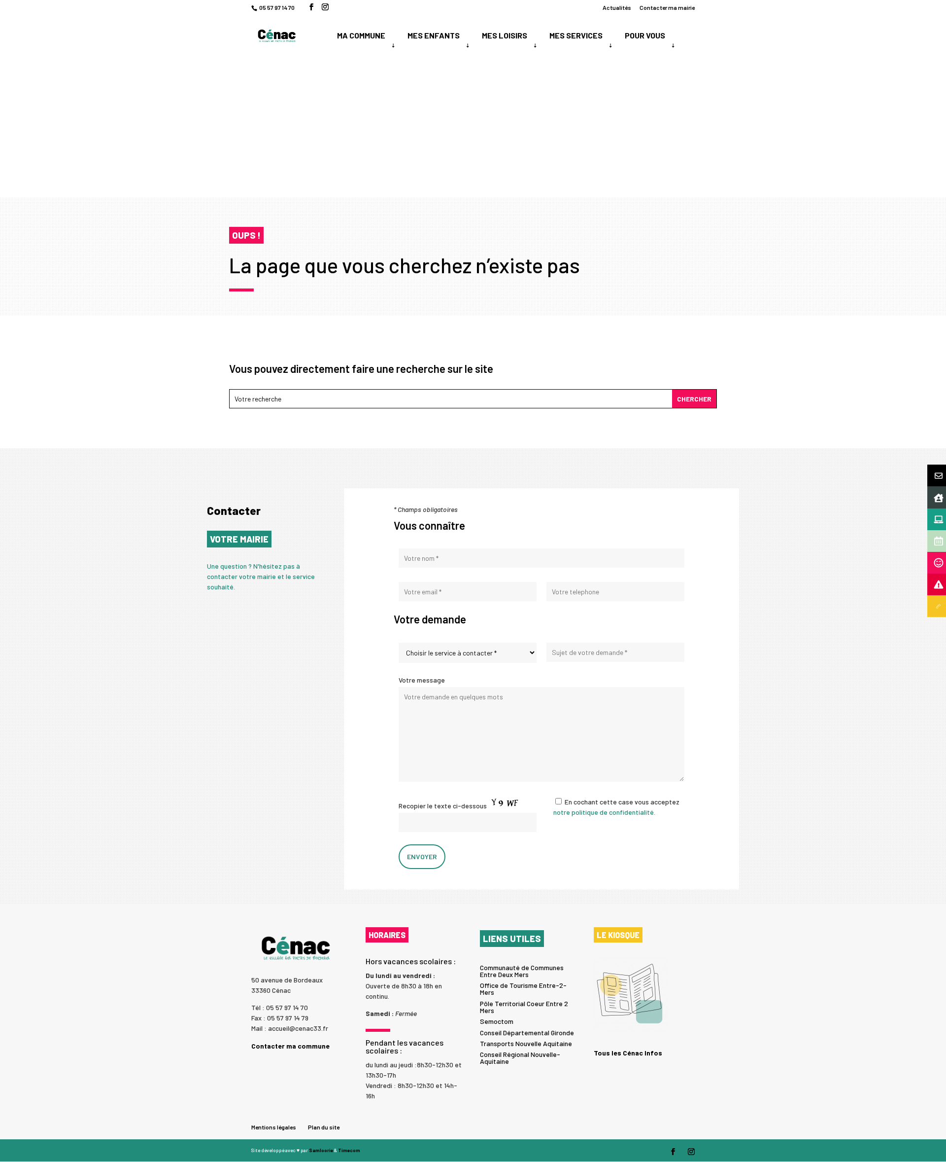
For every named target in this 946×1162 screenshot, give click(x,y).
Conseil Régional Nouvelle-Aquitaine (520, 1057)
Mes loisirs (504, 35)
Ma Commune (361, 35)
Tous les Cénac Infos (628, 1053)
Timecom (349, 1150)
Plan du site (323, 1127)
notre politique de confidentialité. (604, 812)
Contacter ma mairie (667, 7)
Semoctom (496, 1021)
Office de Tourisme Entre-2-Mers (523, 988)
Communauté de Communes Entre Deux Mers (522, 971)
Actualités (617, 7)
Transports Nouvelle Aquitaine (526, 1043)
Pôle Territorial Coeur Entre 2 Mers (524, 1007)
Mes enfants (433, 35)
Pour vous (645, 35)
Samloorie (321, 1150)
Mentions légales (273, 1127)
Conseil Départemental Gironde (527, 1032)
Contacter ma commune (290, 1046)
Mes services (576, 35)
